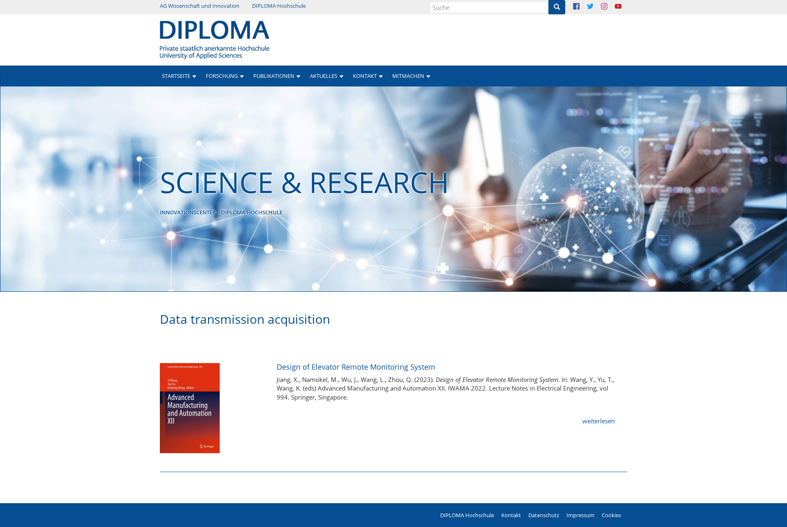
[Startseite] (214, 39)
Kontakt (511, 515)
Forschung (222, 76)
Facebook (582, 7)
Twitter (596, 7)
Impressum (580, 515)
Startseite (176, 76)
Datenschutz (543, 515)
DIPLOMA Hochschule (279, 5)
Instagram (610, 7)
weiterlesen (598, 421)
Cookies (611, 515)
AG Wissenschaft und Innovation (199, 5)
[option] (393, 188)
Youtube (624, 7)
